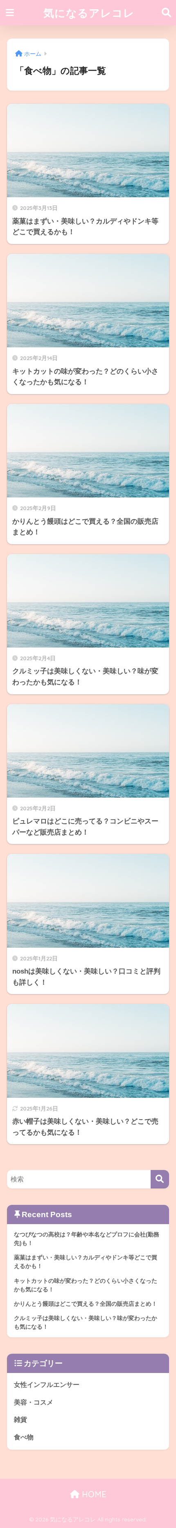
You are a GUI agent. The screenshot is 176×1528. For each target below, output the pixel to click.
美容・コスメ (33, 1402)
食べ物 (24, 1437)
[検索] (160, 1179)
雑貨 (20, 1419)
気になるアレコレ (89, 12)
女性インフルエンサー (46, 1384)
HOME (92, 1494)
